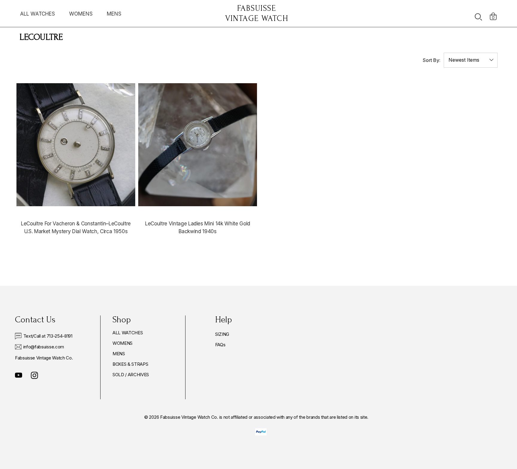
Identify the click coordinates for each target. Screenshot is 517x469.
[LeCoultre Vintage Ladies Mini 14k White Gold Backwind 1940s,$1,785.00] (197, 144)
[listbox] (471, 60)
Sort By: (431, 60)
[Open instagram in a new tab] (34, 375)
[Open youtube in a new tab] (18, 375)
